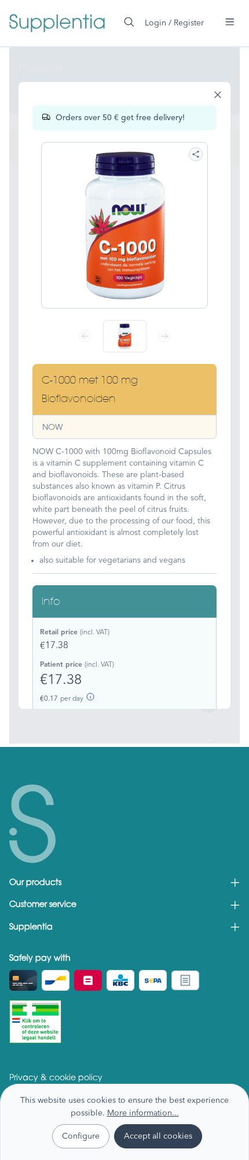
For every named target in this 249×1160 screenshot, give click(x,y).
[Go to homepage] (57, 23)
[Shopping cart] (214, 18)
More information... (143, 1112)
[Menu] (229, 22)
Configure (81, 1136)
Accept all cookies (158, 1136)
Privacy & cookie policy (55, 1079)
